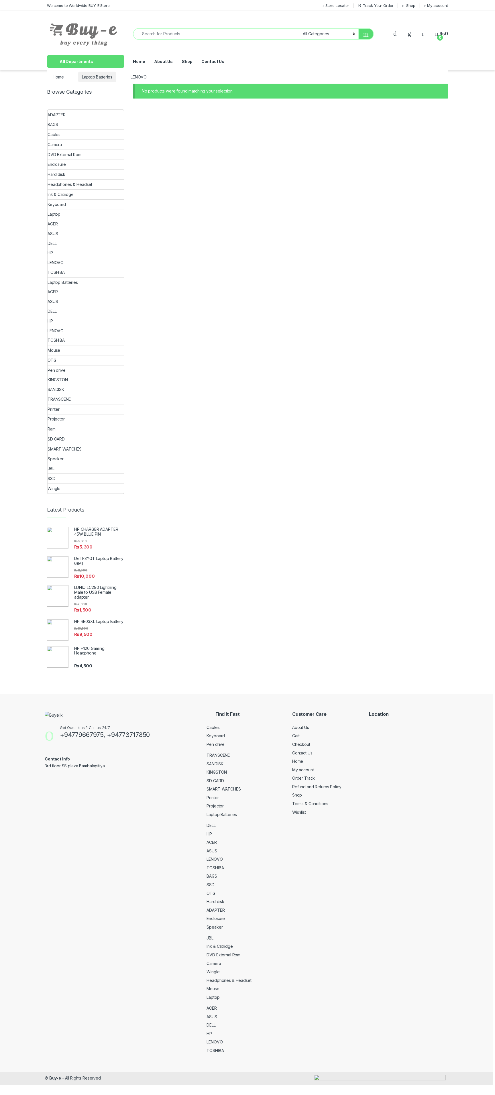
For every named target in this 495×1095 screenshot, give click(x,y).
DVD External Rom (64, 154)
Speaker (56, 458)
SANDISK (56, 389)
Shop (410, 5)
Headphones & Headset (70, 184)
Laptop (54, 214)
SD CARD (56, 439)
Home (139, 61)
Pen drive (57, 370)
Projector (56, 418)
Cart (296, 735)
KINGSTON (58, 379)
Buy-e (55, 1078)
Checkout (301, 744)
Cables (54, 134)
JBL (51, 468)
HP (50, 252)
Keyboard (57, 204)
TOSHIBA (56, 272)
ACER (53, 223)
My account (437, 5)
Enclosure (57, 164)
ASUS (53, 233)
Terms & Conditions (310, 803)
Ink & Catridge (61, 194)
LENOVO (56, 262)
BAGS (53, 124)
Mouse (54, 350)
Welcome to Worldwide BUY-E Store (78, 5)
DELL (52, 243)
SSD (52, 478)
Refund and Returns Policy (316, 786)
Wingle (54, 488)
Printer (54, 409)
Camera (55, 144)
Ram (52, 428)
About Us (163, 61)
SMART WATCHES (65, 449)
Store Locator (337, 5)
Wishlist (299, 812)
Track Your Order (378, 5)
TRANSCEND (60, 399)
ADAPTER (57, 114)
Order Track (303, 778)
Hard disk (56, 174)
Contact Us (212, 61)
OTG (52, 360)
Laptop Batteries (97, 76)
